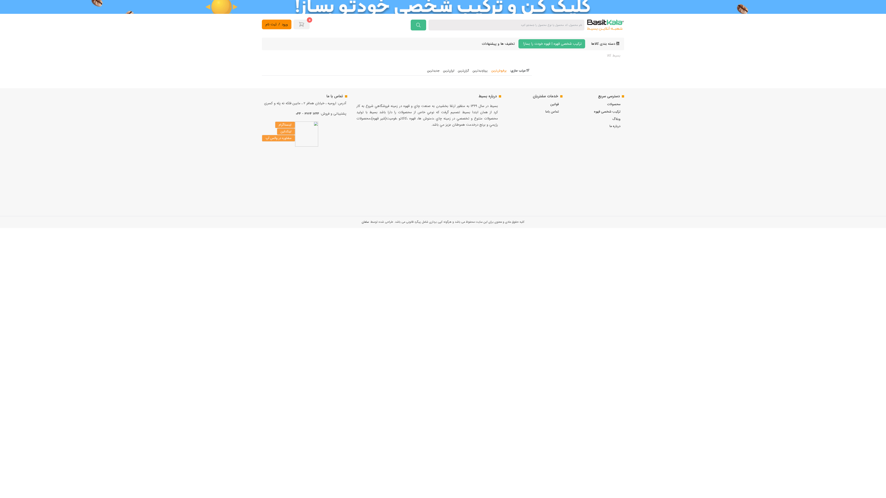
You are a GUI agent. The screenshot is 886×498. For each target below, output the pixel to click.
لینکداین (286, 131)
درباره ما (614, 126)
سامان (365, 222)
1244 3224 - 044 (307, 113)
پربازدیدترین (480, 70)
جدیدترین (433, 70)
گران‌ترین (463, 70)
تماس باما (552, 111)
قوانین (554, 104)
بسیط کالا (613, 55)
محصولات (613, 104)
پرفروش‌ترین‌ (498, 70)
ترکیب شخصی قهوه (607, 111)
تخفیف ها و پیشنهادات (498, 44)
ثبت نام (271, 24)
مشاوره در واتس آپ (278, 138)
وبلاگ (616, 119)
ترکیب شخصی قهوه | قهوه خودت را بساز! (552, 44)
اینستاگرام (285, 124)
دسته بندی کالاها (603, 44)
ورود (285, 24)
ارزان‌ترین (448, 70)
